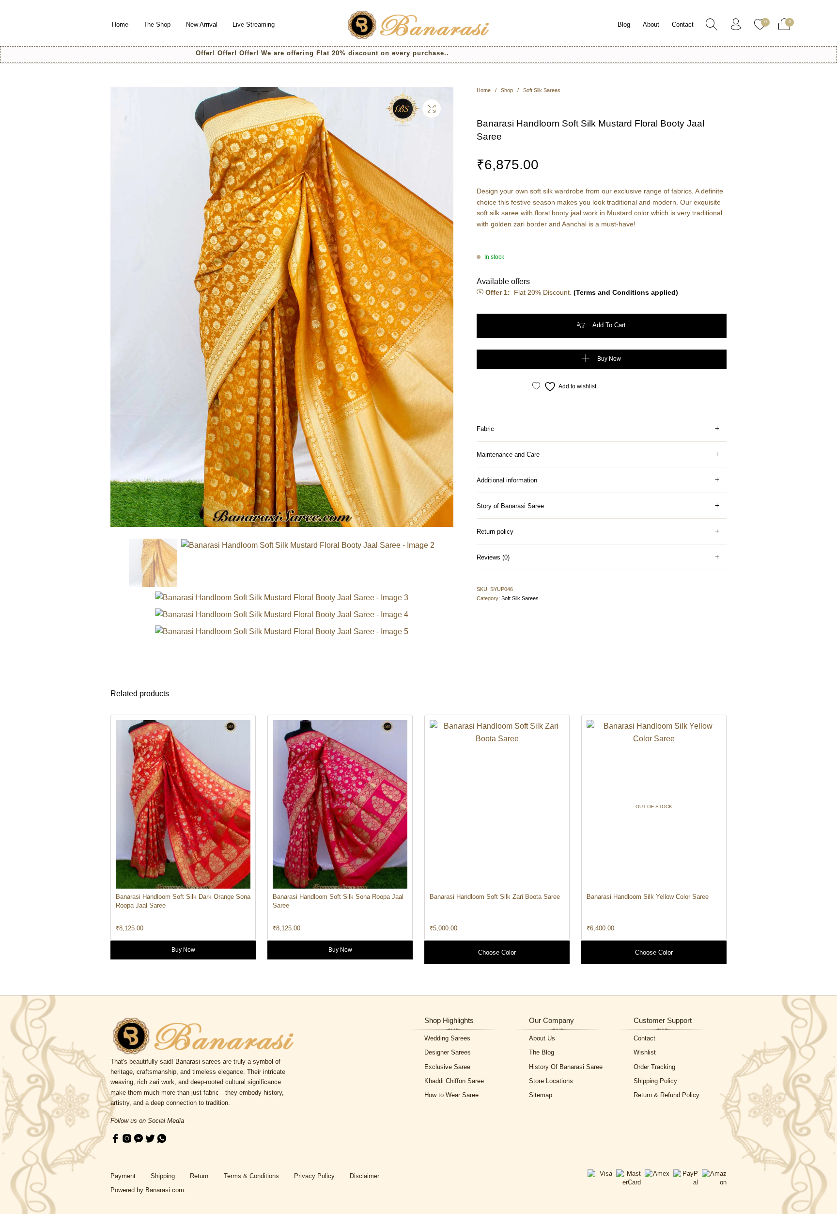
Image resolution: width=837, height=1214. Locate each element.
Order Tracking (654, 1066)
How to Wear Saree (451, 1095)
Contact (644, 1038)
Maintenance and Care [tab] (508, 454)
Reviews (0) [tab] (493, 557)
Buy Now (609, 358)
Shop (507, 90)
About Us (542, 1038)
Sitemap (540, 1095)
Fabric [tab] (485, 428)
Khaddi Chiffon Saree (454, 1081)
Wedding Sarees (447, 1038)
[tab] (602, 429)
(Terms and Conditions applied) (626, 292)
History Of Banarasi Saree (566, 1066)
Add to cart (609, 325)
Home (484, 90)
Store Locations (551, 1081)
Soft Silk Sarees (541, 90)
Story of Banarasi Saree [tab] (510, 506)
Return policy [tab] (495, 531)
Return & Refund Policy (666, 1095)
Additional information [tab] (507, 480)
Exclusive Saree (447, 1066)
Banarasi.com (164, 1190)
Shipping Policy (655, 1081)
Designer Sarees (447, 1052)
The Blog (541, 1052)
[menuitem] (120, 24)
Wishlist (645, 1052)
